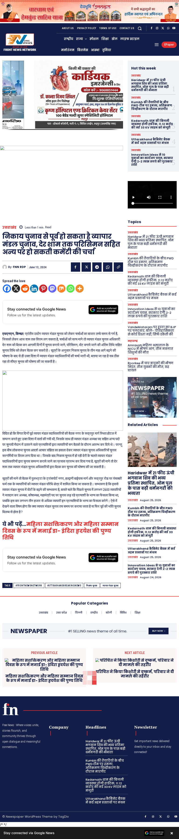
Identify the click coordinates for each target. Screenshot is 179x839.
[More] (80, 288)
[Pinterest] (43, 288)
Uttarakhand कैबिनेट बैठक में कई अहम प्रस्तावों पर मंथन (150, 141)
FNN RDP (19, 267)
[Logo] (10, 709)
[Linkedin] (34, 288)
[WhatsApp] (168, 28)
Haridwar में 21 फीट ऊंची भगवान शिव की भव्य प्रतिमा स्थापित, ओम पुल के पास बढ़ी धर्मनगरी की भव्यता (150, 85)
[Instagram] (157, 28)
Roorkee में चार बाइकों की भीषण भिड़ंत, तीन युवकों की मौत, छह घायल (150, 367)
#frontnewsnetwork (29, 585)
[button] (140, 28)
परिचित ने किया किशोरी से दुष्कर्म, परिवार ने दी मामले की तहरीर (135, 674)
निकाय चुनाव (91, 585)
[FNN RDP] (5, 267)
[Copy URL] (118, 267)
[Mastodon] (52, 288)
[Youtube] (174, 28)
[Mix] (61, 288)
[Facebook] (151, 28)
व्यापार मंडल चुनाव (111, 585)
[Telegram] (97, 267)
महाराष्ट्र (133, 341)
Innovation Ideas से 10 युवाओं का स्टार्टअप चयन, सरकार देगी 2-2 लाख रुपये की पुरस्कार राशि (152, 160)
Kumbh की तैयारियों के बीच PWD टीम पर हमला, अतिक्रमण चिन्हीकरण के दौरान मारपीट (151, 105)
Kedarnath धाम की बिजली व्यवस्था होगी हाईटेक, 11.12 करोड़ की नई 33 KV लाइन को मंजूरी (152, 124)
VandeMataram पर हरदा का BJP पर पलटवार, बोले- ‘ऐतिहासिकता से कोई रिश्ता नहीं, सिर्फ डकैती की (152, 331)
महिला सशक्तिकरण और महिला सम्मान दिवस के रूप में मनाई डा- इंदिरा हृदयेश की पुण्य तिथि (60, 531)
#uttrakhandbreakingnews (64, 585)
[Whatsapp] (70, 288)
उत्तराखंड (9, 227)
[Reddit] (25, 288)
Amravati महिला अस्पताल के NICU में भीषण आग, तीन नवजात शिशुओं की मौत (150, 349)
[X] (162, 28)
